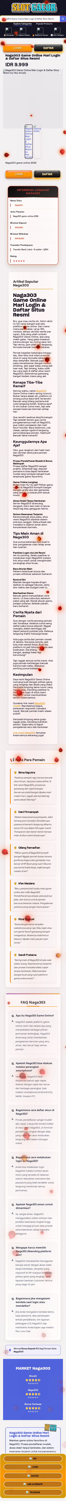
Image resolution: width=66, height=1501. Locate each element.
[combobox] (30, 19)
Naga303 (41, 391)
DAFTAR (48, 48)
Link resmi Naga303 (24, 732)
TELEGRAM (35, 1492)
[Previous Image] (5, 99)
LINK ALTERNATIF (35, 1484)
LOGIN (18, 48)
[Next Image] (60, 99)
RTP (35, 1458)
